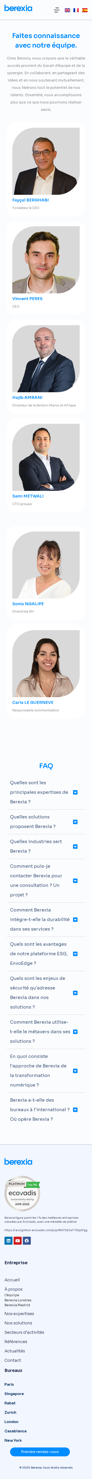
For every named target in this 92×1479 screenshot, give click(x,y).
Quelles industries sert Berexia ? (36, 846)
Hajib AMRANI (27, 397)
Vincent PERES (27, 298)
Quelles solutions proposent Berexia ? (33, 821)
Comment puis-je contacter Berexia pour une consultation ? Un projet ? (36, 881)
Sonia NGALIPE (28, 603)
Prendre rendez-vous (40, 1451)
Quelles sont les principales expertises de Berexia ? (39, 792)
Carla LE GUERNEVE (32, 702)
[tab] (46, 792)
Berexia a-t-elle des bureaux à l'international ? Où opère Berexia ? (40, 1109)
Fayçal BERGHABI (30, 200)
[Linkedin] (8, 1241)
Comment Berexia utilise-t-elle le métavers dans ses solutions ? (40, 1031)
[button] (56, 10)
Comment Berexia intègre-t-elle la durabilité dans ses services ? (40, 919)
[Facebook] (27, 1241)
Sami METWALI (28, 496)
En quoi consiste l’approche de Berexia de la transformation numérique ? (38, 1071)
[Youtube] (18, 1241)
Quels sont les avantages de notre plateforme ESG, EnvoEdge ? (39, 954)
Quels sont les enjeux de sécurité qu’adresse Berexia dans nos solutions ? (37, 993)
